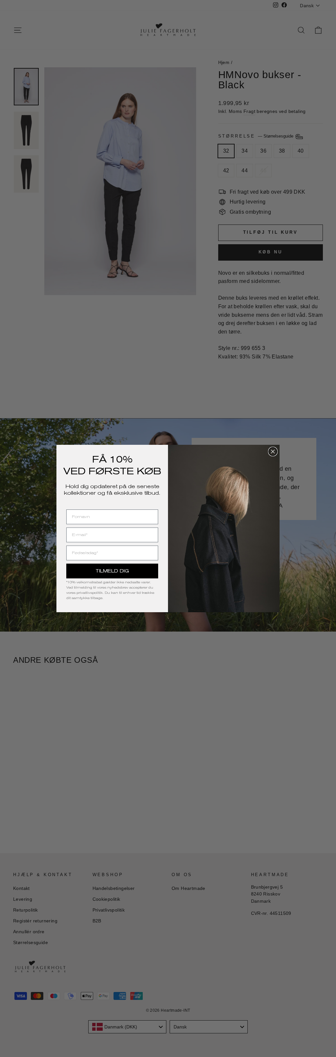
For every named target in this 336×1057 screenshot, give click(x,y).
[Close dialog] (273, 451)
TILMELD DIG (112, 570)
